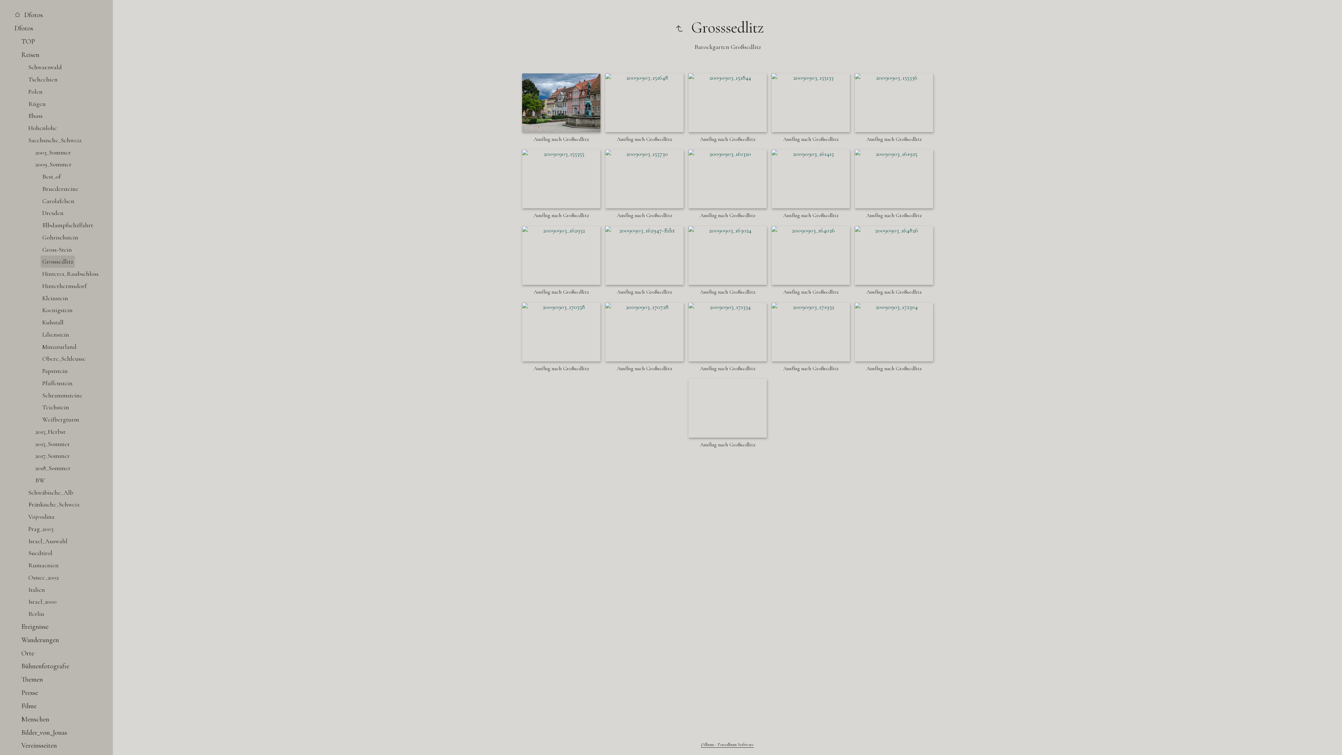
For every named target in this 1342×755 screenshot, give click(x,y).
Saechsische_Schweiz (54, 140)
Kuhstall (53, 322)
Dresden (53, 213)
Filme (29, 706)
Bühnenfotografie (45, 666)
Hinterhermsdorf (64, 286)
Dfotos (32, 14)
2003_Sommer (53, 152)
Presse (29, 692)
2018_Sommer (53, 468)
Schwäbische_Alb (50, 492)
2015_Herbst (50, 432)
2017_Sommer (52, 456)
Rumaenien (43, 565)
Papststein (55, 371)
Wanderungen (40, 639)
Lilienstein (55, 334)
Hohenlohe (42, 128)
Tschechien (43, 79)
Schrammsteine (62, 395)
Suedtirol (40, 553)
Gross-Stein (57, 249)
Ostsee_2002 (43, 577)
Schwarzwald (45, 67)
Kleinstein (55, 298)
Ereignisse (35, 626)
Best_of (51, 176)
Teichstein (55, 407)
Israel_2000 (42, 601)
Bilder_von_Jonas (44, 732)
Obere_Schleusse (64, 358)
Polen (35, 91)
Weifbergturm (60, 419)
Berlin (36, 614)
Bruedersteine (60, 189)
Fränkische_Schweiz (53, 504)
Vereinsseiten (39, 745)
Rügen (37, 104)
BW (40, 480)
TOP (28, 41)
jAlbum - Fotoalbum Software (727, 744)
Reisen (30, 54)
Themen (32, 679)
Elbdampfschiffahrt (67, 225)
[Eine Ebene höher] (679, 27)
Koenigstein (57, 310)
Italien (36, 590)
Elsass (35, 116)
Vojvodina (41, 516)
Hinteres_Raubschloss (70, 274)
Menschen (35, 719)
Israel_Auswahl (47, 541)
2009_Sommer (53, 164)
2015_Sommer (52, 444)
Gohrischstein (60, 237)
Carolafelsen (58, 201)
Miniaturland (59, 347)
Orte (27, 653)
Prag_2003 (40, 529)
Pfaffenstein (57, 383)
